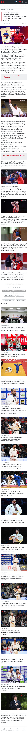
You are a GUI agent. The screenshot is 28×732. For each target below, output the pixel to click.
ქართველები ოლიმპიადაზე (18, 290)
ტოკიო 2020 (10, 9)
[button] (5, 6)
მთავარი (3, 9)
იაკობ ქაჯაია (20, 295)
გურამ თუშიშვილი (9, 295)
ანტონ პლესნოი (8, 293)
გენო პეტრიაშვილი (19, 293)
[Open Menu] (26, 2)
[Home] (2, 2)
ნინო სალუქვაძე (21, 300)
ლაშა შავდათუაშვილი (8, 300)
